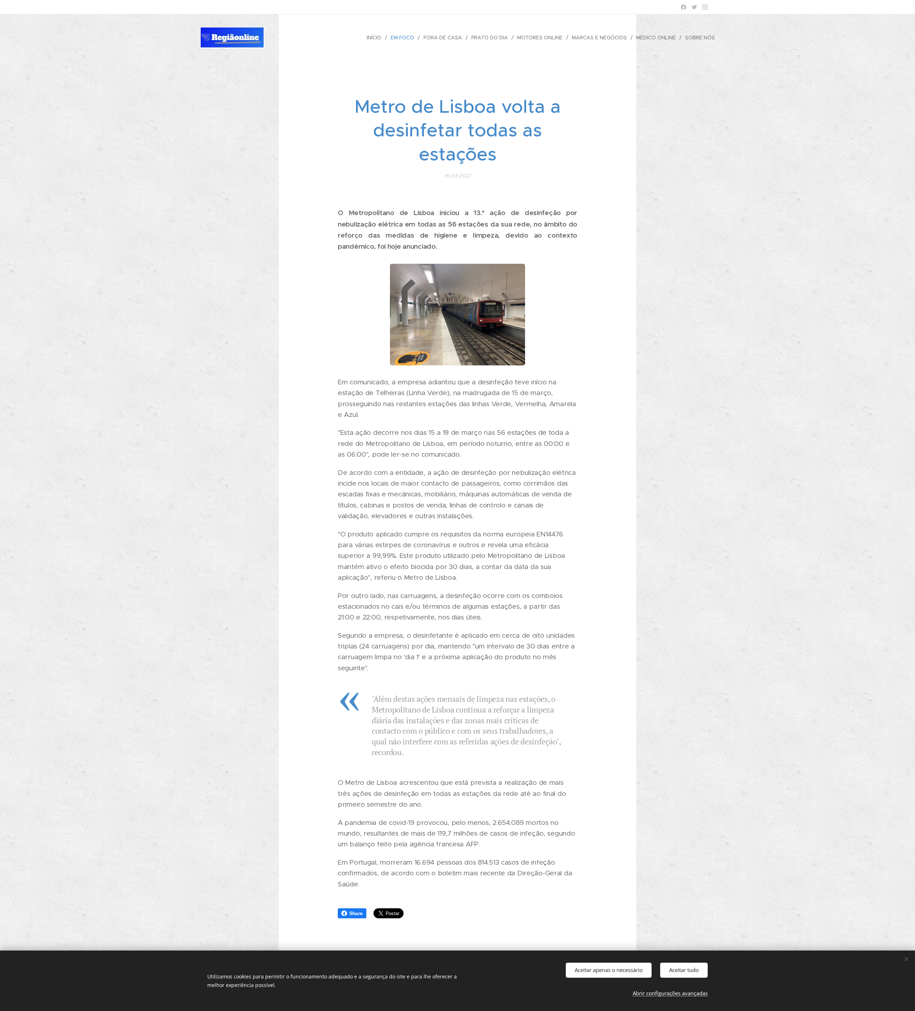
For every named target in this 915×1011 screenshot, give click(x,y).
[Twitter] (694, 7)
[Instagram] (705, 7)
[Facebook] (683, 7)
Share (356, 913)
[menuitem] (376, 38)
